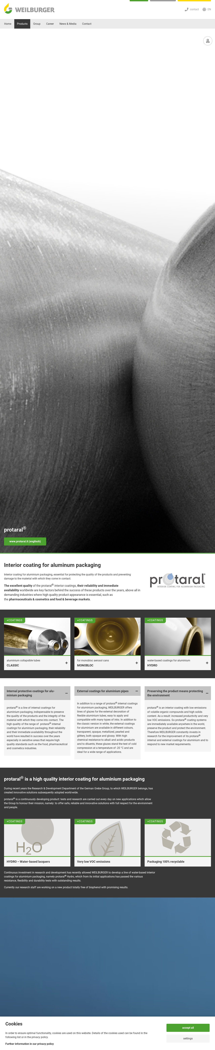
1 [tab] (107, 553)
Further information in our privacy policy (29, 1043)
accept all (188, 1027)
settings (188, 1038)
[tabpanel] (107, 291)
